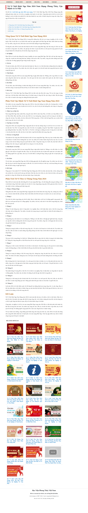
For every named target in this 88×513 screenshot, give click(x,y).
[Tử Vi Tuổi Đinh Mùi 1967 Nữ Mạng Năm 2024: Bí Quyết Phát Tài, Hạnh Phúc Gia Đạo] (53, 452)
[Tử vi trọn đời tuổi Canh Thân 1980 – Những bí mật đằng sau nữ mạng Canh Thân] (73, 151)
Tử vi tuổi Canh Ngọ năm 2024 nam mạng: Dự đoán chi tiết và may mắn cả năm (53, 400)
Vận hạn (54, 2)
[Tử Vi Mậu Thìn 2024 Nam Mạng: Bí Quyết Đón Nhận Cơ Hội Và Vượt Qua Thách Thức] (15, 349)
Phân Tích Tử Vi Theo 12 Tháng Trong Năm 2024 (21, 29)
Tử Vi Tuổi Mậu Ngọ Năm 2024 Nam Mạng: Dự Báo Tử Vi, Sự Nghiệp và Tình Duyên (15, 420)
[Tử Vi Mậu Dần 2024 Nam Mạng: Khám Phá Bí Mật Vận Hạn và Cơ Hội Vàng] (34, 349)
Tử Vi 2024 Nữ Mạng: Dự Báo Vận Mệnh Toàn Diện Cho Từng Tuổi (15, 441)
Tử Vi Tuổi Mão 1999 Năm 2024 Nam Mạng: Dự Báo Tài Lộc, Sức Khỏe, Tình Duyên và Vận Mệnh (15, 401)
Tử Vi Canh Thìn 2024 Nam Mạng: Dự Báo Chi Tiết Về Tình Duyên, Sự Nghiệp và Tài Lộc (53, 360)
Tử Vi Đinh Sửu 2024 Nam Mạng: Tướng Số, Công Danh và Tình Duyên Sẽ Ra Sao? (15, 379)
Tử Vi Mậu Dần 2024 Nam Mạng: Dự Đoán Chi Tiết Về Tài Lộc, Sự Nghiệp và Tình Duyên (34, 360)
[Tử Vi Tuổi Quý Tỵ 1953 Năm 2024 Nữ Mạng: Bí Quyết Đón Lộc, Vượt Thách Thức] (53, 431)
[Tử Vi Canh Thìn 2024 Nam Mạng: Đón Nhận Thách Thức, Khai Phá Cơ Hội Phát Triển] (53, 349)
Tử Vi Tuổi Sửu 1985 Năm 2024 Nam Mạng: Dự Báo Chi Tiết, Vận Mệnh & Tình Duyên (15, 339)
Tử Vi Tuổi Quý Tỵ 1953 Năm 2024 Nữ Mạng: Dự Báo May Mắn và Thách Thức (53, 441)
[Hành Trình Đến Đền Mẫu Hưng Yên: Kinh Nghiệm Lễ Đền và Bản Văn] (73, 196)
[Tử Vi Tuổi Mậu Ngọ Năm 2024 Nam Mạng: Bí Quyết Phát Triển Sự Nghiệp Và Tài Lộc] (15, 411)
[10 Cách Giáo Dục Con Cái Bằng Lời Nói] (73, 130)
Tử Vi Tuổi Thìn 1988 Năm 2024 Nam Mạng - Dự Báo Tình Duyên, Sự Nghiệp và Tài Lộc (53, 380)
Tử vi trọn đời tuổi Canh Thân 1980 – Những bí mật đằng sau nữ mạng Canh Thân (73, 161)
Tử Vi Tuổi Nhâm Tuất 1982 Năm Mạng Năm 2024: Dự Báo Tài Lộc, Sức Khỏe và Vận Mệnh (34, 339)
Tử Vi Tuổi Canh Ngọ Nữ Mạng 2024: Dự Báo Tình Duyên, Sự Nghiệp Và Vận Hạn (15, 481)
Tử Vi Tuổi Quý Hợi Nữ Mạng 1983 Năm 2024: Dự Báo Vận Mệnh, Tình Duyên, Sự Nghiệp (73, 29)
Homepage (9, 2)
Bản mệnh (46, 2)
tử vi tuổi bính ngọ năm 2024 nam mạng (21, 12)
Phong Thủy (19, 2)
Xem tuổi (28, 2)
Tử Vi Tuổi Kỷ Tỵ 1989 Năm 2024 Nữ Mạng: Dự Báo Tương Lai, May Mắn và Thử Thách (73, 118)
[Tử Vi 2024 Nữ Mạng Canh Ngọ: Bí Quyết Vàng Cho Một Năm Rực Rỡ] (34, 452)
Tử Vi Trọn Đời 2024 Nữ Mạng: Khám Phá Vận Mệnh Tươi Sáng (15, 461)
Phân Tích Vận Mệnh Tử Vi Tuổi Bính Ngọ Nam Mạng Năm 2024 (25, 27)
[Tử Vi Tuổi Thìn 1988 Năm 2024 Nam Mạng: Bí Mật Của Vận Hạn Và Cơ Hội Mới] (53, 370)
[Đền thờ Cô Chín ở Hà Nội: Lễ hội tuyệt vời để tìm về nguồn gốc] (73, 173)
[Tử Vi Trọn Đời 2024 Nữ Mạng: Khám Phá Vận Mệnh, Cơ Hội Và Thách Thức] (15, 452)
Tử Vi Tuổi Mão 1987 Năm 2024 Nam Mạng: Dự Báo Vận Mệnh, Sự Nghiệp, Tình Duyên (73, 51)
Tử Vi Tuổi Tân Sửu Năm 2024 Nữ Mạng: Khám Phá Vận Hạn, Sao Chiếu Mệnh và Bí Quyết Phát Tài (34, 442)
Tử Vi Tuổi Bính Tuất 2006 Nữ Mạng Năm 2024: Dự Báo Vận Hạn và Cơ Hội (73, 73)
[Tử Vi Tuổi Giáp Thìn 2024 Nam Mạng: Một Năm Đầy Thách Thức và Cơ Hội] (34, 390)
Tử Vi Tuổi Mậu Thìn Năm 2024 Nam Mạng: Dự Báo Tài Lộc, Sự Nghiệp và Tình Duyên (53, 421)
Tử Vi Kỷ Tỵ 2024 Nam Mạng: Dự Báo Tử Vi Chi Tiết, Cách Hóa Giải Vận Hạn (73, 96)
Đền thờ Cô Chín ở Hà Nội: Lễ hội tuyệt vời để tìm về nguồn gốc (73, 184)
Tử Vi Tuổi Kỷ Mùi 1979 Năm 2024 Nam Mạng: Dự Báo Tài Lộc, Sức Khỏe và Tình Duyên (53, 338)
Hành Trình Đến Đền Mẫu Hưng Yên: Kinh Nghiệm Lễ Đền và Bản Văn (72, 206)
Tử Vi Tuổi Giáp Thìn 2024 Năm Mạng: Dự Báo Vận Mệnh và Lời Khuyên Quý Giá (34, 401)
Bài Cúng (37, 2)
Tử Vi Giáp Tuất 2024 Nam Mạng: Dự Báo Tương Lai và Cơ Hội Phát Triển (34, 420)
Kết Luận (11, 31)
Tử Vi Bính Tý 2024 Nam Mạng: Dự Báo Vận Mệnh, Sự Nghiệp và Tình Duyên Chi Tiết (34, 380)
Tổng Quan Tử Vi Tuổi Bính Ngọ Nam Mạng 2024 (21, 25)
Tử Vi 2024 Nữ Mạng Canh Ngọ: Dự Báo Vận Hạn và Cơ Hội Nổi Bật (34, 461)
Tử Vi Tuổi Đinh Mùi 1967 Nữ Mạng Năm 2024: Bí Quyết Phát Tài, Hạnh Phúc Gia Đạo (53, 461)
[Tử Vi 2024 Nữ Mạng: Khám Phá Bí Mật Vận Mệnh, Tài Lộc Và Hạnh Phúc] (15, 431)
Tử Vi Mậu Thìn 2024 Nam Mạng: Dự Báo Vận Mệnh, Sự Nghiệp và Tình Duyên (15, 359)
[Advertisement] (44, 506)
